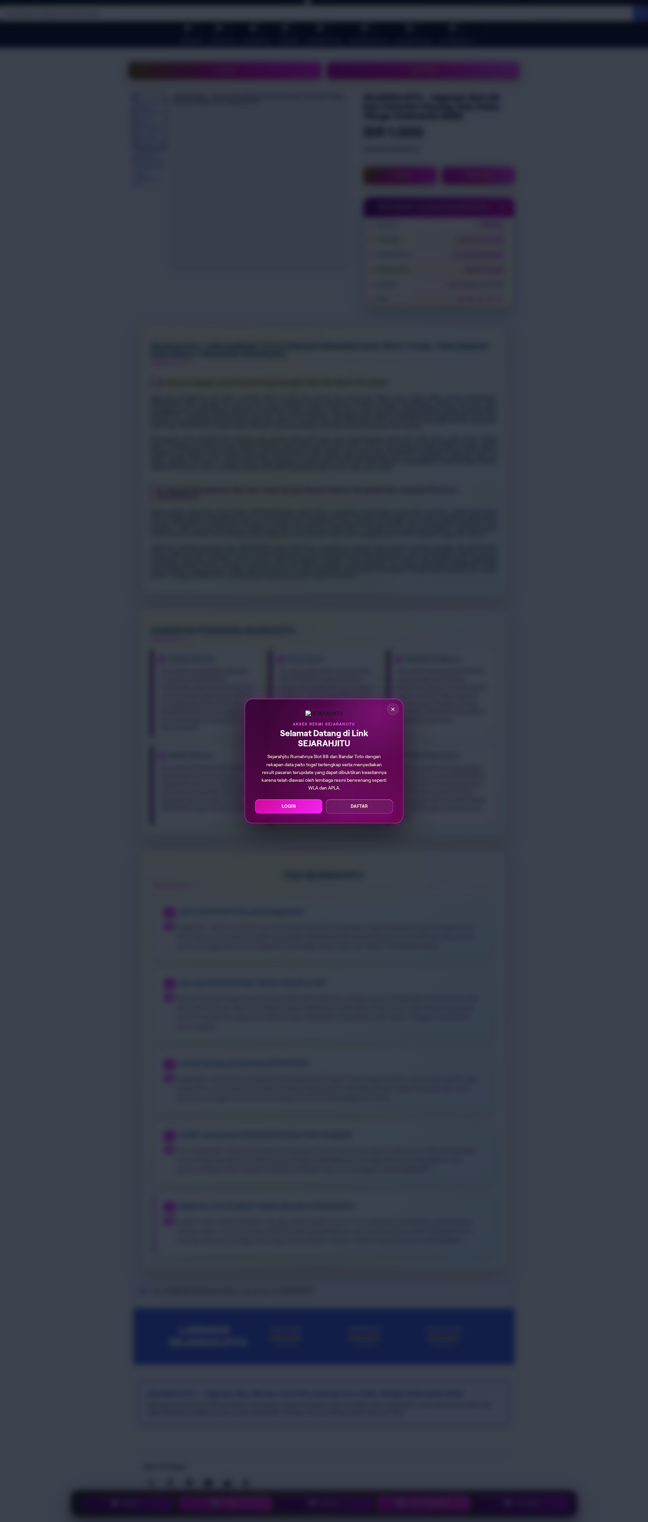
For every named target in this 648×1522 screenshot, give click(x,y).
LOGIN (289, 806)
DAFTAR (359, 806)
